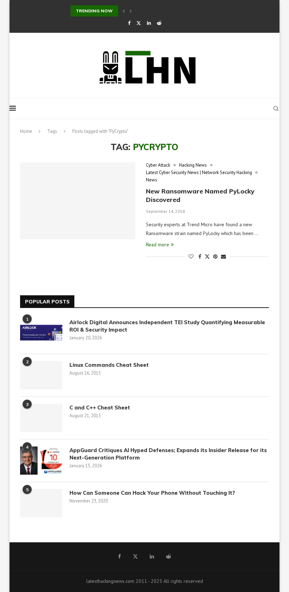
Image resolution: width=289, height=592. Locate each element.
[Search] (275, 108)
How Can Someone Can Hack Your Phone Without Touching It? (153, 492)
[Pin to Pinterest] (215, 256)
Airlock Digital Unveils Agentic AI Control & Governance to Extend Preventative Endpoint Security (177, 10)
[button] (124, 11)
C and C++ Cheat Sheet (99, 407)
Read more (157, 244)
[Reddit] (159, 23)
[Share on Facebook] (199, 256)
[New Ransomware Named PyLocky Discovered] (77, 200)
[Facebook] (129, 23)
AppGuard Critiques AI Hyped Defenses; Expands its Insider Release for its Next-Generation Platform (168, 454)
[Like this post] (191, 256)
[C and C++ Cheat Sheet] (41, 418)
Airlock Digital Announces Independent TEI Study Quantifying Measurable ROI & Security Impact (167, 326)
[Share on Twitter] (207, 256)
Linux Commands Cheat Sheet (109, 365)
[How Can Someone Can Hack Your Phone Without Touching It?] (41, 503)
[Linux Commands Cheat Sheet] (41, 375)
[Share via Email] (223, 256)
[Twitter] (138, 23)
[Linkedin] (149, 23)
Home (26, 131)
